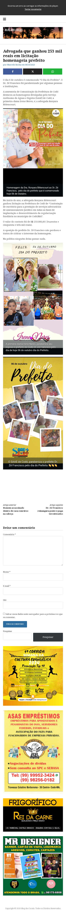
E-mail (7, 586)
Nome (6, 572)
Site (4, 600)
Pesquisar (7, 631)
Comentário (9, 534)
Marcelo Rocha (14, 65)
